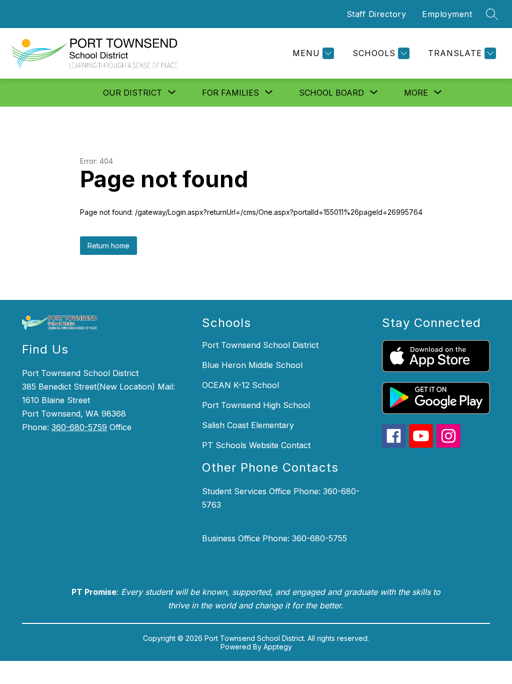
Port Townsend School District (260, 345)
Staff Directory (376, 14)
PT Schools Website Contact (256, 445)
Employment (447, 14)
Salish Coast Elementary (248, 425)
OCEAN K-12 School (240, 385)
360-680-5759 (79, 427)
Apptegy (278, 646)
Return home (109, 245)
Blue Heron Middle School (252, 365)
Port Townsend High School (256, 405)
